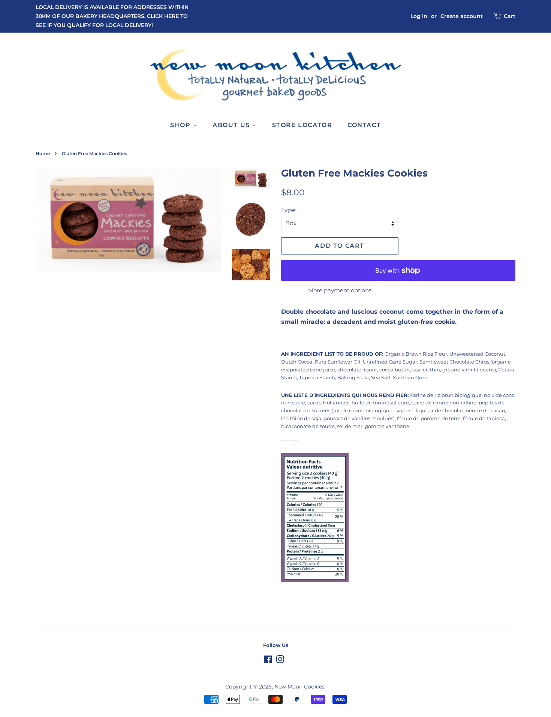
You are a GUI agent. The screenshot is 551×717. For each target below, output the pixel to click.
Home (43, 153)
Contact (364, 125)
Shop (181, 125)
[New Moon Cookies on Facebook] (268, 661)
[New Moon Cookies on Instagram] (280, 661)
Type (288, 210)
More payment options (339, 290)
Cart (509, 16)
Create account (461, 16)
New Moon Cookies (299, 687)
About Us (232, 125)
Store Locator (302, 125)
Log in (418, 16)
